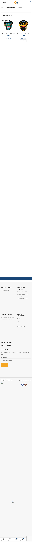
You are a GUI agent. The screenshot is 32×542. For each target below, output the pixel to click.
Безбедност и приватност (7, 317)
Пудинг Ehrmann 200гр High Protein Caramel (23, 34)
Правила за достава (22, 298)
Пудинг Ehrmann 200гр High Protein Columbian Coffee (8, 34)
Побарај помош (5, 290)
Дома (2, 7)
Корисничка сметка (22, 291)
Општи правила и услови (7, 319)
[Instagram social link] (25, 385)
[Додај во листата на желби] (13, 20)
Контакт (19, 323)
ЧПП (18, 321)
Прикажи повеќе (7, 15)
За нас (18, 318)
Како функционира (6, 293)
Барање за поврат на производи (22, 295)
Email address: (4, 357)
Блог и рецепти (21, 326)
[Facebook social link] (22, 385)
